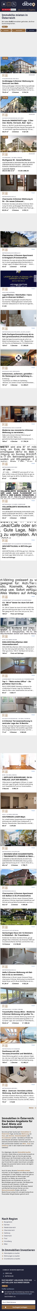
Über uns (8, 1273)
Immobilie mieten (23, 1171)
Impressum (9, 1276)
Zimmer (11, 1136)
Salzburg (7, 1233)
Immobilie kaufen (24, 1152)
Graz (28, 1144)
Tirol (5, 1238)
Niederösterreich (10, 1227)
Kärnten (7, 1225)
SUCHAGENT (6, 30)
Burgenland (8, 1222)
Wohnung (25, 1134)
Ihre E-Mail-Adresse (7, 1298)
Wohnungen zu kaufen (12, 1256)
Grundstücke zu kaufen (12, 1259)
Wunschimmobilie (8, 1190)
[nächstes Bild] (35, 65)
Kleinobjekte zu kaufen (12, 1253)
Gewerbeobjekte (21, 1136)
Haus (3, 1136)
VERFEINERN (31, 30)
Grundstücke (6, 1138)
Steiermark (8, 1236)
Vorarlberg (8, 1241)
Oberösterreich (9, 1230)
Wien (6, 1244)
